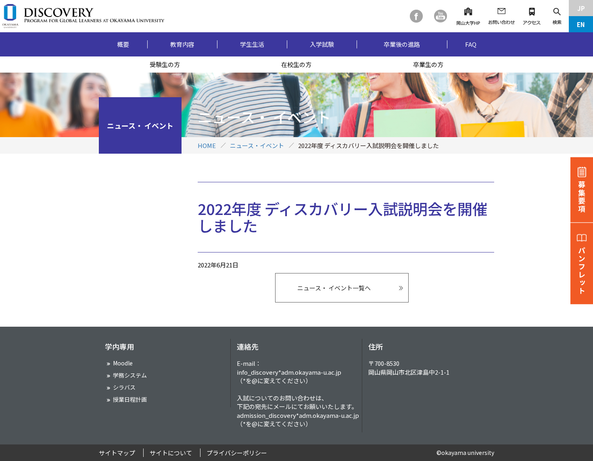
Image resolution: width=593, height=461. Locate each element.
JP (581, 8)
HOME (207, 145)
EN (581, 24)
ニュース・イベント (257, 145)
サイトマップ (117, 452)
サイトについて (171, 452)
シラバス (124, 387)
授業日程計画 (130, 399)
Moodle (123, 363)
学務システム (130, 375)
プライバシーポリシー (237, 452)
